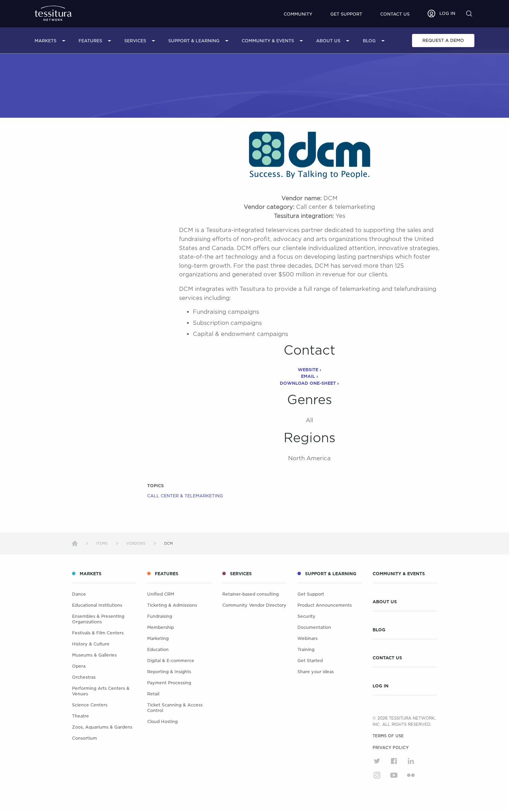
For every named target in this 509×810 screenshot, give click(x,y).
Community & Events (268, 40)
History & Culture (90, 644)
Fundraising (159, 616)
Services (135, 40)
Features (90, 40)
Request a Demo (443, 40)
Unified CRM (160, 594)
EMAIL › (309, 376)
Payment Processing (169, 682)
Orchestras (84, 677)
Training (305, 649)
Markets (45, 40)
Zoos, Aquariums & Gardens (102, 727)
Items (102, 543)
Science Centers (89, 704)
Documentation (314, 627)
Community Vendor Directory (254, 605)
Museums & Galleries (94, 655)
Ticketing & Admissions (172, 605)
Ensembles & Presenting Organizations (98, 619)
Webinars (307, 638)
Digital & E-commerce (170, 660)
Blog (369, 40)
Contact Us (387, 658)
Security (306, 616)
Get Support (346, 14)
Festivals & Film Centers (98, 632)
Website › (309, 369)
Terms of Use (388, 735)
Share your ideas (315, 671)
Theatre (80, 716)
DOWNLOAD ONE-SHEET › (309, 383)
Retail (153, 693)
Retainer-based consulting (250, 594)
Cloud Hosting (162, 721)
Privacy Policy (391, 747)
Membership (160, 627)
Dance (79, 594)
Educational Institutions (97, 605)
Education (158, 649)
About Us (328, 40)
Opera (79, 666)
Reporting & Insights (169, 671)
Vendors (135, 543)
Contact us (395, 14)
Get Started (310, 660)
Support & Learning (194, 40)
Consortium (84, 738)
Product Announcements (324, 605)
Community (298, 14)
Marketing (158, 638)
